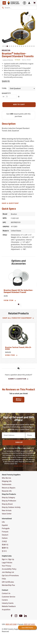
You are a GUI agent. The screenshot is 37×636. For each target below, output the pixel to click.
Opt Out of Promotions (10, 575)
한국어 (4, 551)
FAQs (4, 579)
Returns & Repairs (8, 488)
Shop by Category (8, 497)
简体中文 (5, 545)
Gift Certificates (8, 582)
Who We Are (6, 478)
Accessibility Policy (9, 569)
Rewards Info (7, 491)
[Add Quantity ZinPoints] (18, 96)
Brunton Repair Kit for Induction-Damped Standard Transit (18, 291)
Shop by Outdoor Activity (11, 507)
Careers (5, 600)
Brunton (6, 50)
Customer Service (8, 597)
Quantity (6, 93)
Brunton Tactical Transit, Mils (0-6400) (18, 348)
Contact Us (6, 593)
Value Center (7, 514)
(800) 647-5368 (10, 624)
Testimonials (6, 484)
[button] (18, 304)
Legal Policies (7, 562)
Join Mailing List (8, 572)
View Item (9, 300)
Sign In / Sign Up (8, 559)
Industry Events (7, 603)
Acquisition (6, 610)
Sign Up (19, 442)
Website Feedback (9, 606)
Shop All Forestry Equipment (17, 318)
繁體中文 (5, 548)
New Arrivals (6, 510)
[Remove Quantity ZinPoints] (3, 96)
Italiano (5, 538)
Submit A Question (17, 379)
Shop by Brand (7, 504)
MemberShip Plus (8, 585)
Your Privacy (6, 566)
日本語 (4, 541)
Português (6, 528)
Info (3, 522)
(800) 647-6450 (29, 624)
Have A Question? (10, 203)
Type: (4, 88)
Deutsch (5, 535)
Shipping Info (7, 481)
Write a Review (18, 399)
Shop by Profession (9, 501)
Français (5, 532)
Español (5, 525)
